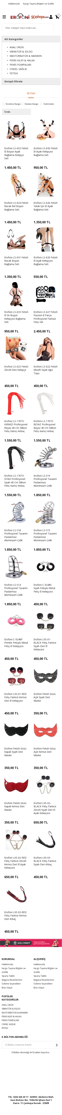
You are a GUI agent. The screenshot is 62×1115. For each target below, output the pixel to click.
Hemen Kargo (31, 104)
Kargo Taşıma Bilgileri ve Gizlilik (38, 3)
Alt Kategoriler (13, 39)
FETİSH (14, 73)
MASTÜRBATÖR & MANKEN (26, 56)
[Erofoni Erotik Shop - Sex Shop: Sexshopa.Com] (29, 16)
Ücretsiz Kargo (13, 104)
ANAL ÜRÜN (17, 47)
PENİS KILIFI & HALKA (22, 60)
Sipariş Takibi (8, 975)
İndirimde (49, 104)
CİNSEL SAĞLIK (18, 69)
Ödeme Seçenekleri (11, 983)
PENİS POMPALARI (20, 64)
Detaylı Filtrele (13, 81)
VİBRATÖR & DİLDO (21, 51)
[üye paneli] (51, 16)
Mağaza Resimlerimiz (12, 979)
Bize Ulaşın (7, 987)
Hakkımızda (14, 3)
